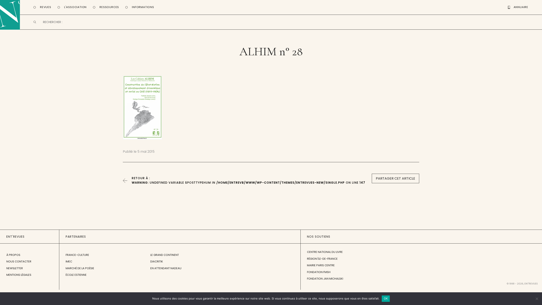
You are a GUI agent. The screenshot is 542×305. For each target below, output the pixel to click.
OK (386, 298)
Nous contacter (18, 261)
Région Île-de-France (322, 259)
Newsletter (14, 268)
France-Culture (77, 255)
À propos (13, 255)
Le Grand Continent (164, 255)
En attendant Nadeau (165, 268)
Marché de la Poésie (80, 268)
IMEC (69, 261)
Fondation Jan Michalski (325, 279)
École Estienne (76, 275)
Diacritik (156, 261)
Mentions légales (18, 275)
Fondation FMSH (318, 272)
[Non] (537, 299)
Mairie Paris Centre (321, 265)
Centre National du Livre (325, 252)
